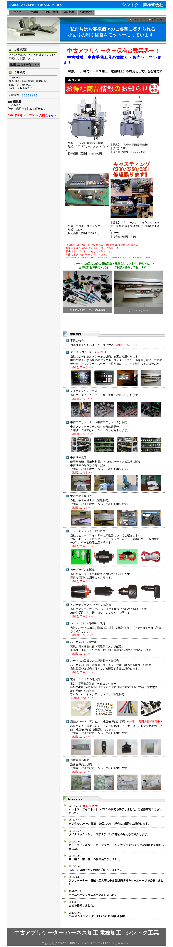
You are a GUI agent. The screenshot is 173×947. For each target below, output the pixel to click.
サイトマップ (138, 19)
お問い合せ (157, 19)
